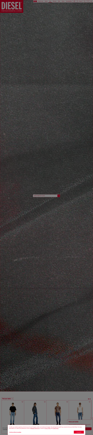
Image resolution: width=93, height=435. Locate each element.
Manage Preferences (35, 428)
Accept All (79, 432)
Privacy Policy (48, 428)
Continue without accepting (15, 432)
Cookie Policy (55, 428)
